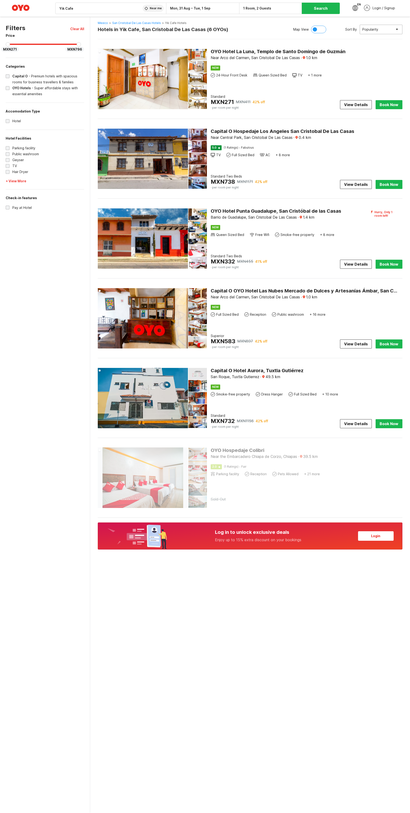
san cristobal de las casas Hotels (136, 23)
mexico (103, 23)
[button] (77, 29)
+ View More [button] (16, 181)
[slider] (8, 44)
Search (321, 8)
